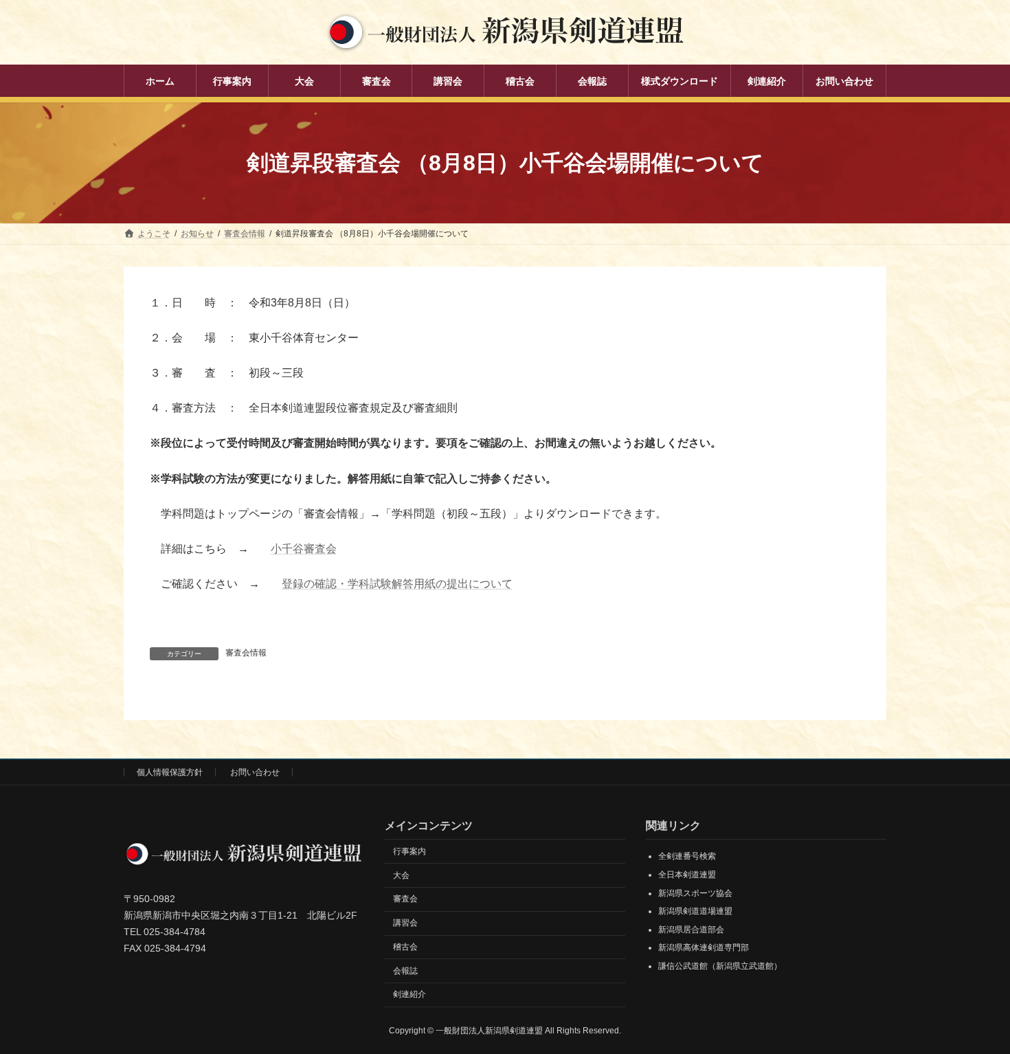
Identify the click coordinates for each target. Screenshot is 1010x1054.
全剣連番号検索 (687, 857)
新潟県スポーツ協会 (695, 893)
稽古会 (405, 947)
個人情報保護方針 (170, 772)
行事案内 (409, 851)
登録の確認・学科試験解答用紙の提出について (397, 584)
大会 (401, 875)
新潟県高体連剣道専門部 (703, 948)
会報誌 (405, 971)
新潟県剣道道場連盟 (695, 911)
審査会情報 (246, 653)
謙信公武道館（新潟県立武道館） (720, 966)
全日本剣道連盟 (687, 874)
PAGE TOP (974, 1009)
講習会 (405, 923)
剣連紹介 (409, 995)
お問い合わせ (255, 772)
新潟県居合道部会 (691, 929)
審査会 (405, 899)
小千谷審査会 (304, 548)
